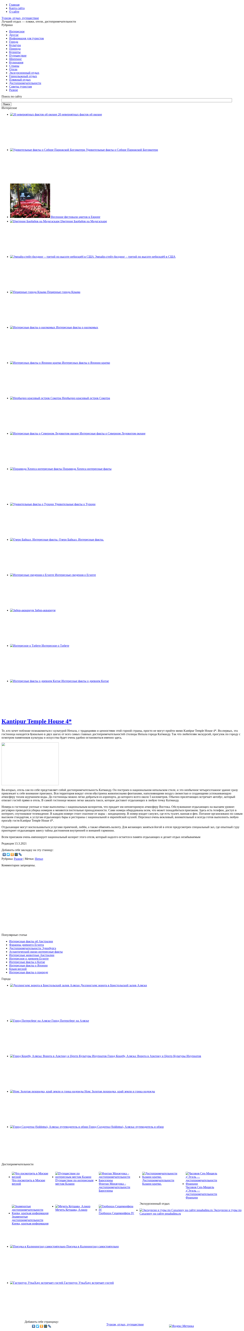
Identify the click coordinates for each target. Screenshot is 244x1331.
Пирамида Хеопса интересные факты (87, 468)
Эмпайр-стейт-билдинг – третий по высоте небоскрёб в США (135, 256)
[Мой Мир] (16, 854)
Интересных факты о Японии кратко (86, 362)
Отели (13, 69)
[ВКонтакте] (4, 854)
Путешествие (17, 55)
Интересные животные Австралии (31, 955)
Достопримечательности (25, 83)
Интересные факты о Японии (28, 965)
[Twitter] (8, 854)
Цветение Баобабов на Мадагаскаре (83, 221)
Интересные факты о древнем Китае (85, 681)
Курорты (15, 52)
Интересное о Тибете (55, 645)
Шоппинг (15, 59)
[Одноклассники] (12, 854)
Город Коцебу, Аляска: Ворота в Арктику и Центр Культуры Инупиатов (154, 1056)
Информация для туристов (26, 38)
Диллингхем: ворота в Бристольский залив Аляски (113, 985)
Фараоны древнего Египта (26, 944)
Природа (15, 48)
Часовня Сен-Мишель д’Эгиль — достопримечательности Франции (201, 1192)
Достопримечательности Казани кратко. (158, 1182)
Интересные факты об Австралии (31, 941)
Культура (15, 45)
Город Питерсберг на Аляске (70, 1020)
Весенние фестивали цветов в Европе (75, 216)
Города (13, 41)
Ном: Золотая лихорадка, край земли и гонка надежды (119, 1091)
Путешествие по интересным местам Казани (74, 1182)
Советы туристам (20, 86)
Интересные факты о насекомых (77, 327)
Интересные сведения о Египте (75, 575)
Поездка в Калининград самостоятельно (92, 1246)
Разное (13, 90)
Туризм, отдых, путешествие (20, 18)
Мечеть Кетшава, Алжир (71, 1209)
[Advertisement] (122, 903)
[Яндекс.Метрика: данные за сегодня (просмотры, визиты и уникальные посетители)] (181, 1326)
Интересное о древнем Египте (29, 958)
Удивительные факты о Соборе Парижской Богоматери (122, 149)
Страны (14, 65)
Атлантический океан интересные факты (36, 951)
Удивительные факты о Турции (75, 504)
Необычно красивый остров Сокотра (86, 398)
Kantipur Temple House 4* (37, 721)
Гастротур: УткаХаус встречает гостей (89, 1282)
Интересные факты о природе (28, 972)
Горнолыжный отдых (23, 76)
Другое (13, 35)
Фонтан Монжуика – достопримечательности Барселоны (114, 1187)
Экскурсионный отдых (24, 72)
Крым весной (18, 968)
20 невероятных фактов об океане (80, 114)
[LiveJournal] (20, 854)
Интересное (17, 31)
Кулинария (16, 62)
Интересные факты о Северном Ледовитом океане (112, 433)
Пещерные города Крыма (63, 292)
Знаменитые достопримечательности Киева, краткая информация (30, 1220)
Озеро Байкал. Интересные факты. (81, 539)
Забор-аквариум (45, 610)
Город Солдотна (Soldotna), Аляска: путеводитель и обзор (126, 1126)
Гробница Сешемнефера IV (116, 1213)
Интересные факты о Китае (27, 962)
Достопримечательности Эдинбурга (32, 948)
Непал (39, 858)
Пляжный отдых (20, 79)
